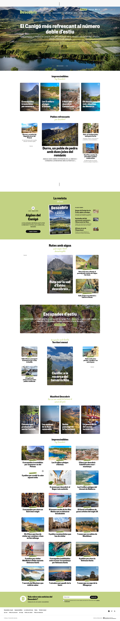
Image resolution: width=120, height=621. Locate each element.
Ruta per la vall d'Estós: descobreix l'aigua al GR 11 (60, 287)
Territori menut (83, 13)
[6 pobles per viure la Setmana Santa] (87, 549)
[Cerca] (99, 13)
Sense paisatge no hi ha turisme (68, 427)
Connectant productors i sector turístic (29, 427)
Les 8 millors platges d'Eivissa (48, 104)
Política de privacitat (13, 612)
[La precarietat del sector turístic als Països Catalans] (90, 420)
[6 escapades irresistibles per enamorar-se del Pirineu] (29, 97)
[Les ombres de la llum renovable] (49, 420)
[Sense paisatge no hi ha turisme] (70, 420)
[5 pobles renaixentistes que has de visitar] (60, 524)
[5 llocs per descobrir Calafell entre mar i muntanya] (70, 97)
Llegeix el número (33, 231)
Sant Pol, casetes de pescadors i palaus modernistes (90, 156)
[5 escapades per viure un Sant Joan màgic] (33, 500)
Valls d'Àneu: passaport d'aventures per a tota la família (29, 360)
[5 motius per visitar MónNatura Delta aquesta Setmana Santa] (33, 549)
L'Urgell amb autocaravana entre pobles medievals (29, 379)
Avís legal (21, 612)
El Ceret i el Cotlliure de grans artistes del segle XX (87, 511)
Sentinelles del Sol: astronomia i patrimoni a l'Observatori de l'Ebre (82, 220)
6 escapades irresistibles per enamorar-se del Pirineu (29, 105)
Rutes (75, 13)
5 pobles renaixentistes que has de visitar (60, 535)
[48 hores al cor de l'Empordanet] (95, 229)
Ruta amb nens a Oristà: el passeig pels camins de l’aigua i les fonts (87, 273)
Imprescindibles (56, 13)
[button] (57, 65)
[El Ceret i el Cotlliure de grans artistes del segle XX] (87, 500)
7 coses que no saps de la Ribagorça (87, 584)
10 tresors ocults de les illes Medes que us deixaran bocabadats (60, 512)
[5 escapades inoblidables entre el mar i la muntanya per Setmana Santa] (60, 549)
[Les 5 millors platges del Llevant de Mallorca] (87, 477)
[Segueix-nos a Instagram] (96, 9)
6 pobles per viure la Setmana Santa (87, 560)
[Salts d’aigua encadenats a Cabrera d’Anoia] (87, 286)
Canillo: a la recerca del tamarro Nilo (60, 377)
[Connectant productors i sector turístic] (29, 420)
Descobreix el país (46, 13)
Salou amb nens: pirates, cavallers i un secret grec (91, 360)
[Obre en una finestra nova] (109, 618)
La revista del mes (67, 13)
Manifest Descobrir (60, 397)
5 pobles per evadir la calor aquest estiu (33, 477)
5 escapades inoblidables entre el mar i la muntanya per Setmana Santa (60, 561)
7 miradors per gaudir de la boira (60, 584)
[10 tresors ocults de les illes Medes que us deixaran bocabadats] (60, 500)
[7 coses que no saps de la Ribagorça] (87, 573)
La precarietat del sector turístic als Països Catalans (90, 429)
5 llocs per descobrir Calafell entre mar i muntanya (69, 107)
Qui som (5, 612)
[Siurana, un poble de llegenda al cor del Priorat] (29, 128)
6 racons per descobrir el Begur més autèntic (60, 488)
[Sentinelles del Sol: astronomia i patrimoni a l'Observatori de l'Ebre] (95, 219)
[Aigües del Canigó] (60, 219)
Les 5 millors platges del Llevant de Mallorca (87, 488)
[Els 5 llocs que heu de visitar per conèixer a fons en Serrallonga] (33, 524)
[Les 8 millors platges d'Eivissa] (49, 97)
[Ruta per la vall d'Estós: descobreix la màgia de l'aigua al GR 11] (60, 274)
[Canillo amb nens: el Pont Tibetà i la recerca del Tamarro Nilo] (60, 366)
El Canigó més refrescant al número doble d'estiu (60, 29)
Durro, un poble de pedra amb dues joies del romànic (60, 152)
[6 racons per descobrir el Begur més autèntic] (60, 477)
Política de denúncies (38, 612)
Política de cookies (28, 612)
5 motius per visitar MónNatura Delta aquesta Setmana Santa (32, 561)
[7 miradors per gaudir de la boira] (60, 573)
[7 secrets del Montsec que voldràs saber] (33, 573)
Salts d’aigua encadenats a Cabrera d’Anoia (87, 296)
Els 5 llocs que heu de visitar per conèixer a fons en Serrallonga (32, 536)
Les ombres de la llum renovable (47, 427)
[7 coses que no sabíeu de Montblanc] (87, 524)
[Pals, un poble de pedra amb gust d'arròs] (90, 128)
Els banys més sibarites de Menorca (89, 104)
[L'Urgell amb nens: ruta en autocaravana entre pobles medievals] (29, 371)
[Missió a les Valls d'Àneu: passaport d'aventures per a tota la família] (29, 352)
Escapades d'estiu (60, 314)
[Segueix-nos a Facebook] (97, 9)
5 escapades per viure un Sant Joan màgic (33, 511)
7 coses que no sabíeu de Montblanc (87, 535)
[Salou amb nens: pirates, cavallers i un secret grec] (90, 352)
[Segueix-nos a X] (99, 9)
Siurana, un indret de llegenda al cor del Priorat (29, 136)
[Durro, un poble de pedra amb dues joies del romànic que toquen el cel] (60, 134)
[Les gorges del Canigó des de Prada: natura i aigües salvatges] (95, 211)
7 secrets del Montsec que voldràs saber (32, 584)
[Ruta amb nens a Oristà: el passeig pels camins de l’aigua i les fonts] (87, 262)
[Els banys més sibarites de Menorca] (90, 97)
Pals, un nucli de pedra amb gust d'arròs (90, 135)
